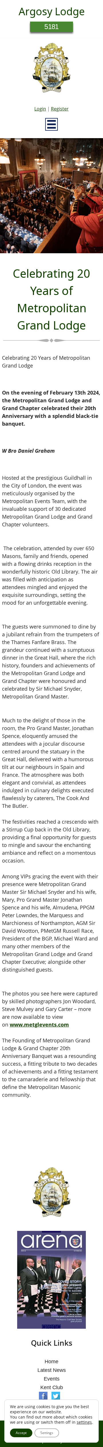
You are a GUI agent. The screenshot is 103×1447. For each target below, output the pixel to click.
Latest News (51, 1370)
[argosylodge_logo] (51, 69)
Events (52, 1379)
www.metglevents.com (39, 1024)
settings (84, 1422)
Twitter (56, 1396)
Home (51, 1361)
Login (40, 109)
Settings (46, 1432)
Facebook (43, 1396)
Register (60, 109)
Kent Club (51, 1387)
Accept (21, 1432)
